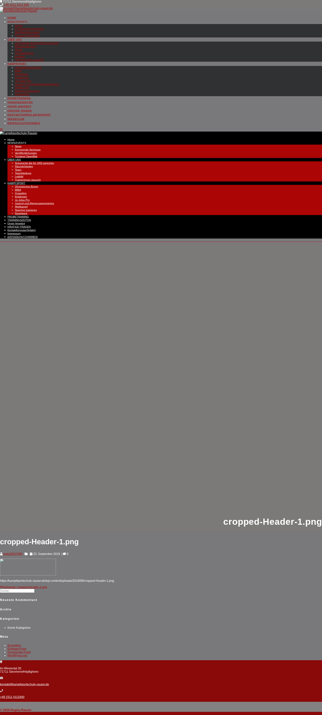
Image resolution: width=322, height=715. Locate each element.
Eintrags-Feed (16, 648)
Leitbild (20, 56)
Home (11, 17)
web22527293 (12, 553)
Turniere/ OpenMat (27, 35)
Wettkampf (22, 87)
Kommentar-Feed (19, 652)
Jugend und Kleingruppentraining (37, 84)
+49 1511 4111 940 (16, 5)
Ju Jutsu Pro (23, 81)
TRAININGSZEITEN (20, 102)
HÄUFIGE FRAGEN (19, 110)
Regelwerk (22, 94)
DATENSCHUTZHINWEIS (23, 123)
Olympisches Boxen (28, 67)
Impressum (15, 119)
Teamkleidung (24, 53)
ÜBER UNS (14, 39)
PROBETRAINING (19, 98)
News (19, 25)
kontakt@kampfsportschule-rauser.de (28, 8)
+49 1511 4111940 (12, 697)
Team (18, 49)
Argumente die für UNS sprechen (37, 43)
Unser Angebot (19, 106)
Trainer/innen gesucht (29, 59)
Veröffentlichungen (27, 32)
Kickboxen (22, 77)
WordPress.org (17, 655)
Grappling (21, 74)
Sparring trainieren (27, 91)
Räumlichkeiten (25, 46)
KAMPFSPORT (16, 63)
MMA (18, 70)
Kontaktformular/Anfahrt (29, 114)
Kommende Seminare (29, 29)
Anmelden (14, 645)
